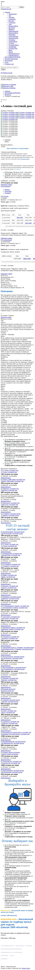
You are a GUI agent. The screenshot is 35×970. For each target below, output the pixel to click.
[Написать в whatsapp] (8, 84)
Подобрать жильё (6, 73)
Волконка (8, 94)
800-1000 (20, 217)
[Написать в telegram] (8, 88)
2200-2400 (28, 223)
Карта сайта (26, 968)
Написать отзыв (6, 317)
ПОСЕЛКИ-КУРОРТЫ (12, 93)
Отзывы (8, 193)
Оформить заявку (6, 184)
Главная (7, 91)
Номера (7, 189)
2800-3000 (27, 259)
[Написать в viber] (7, 86)
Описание (8, 191)
